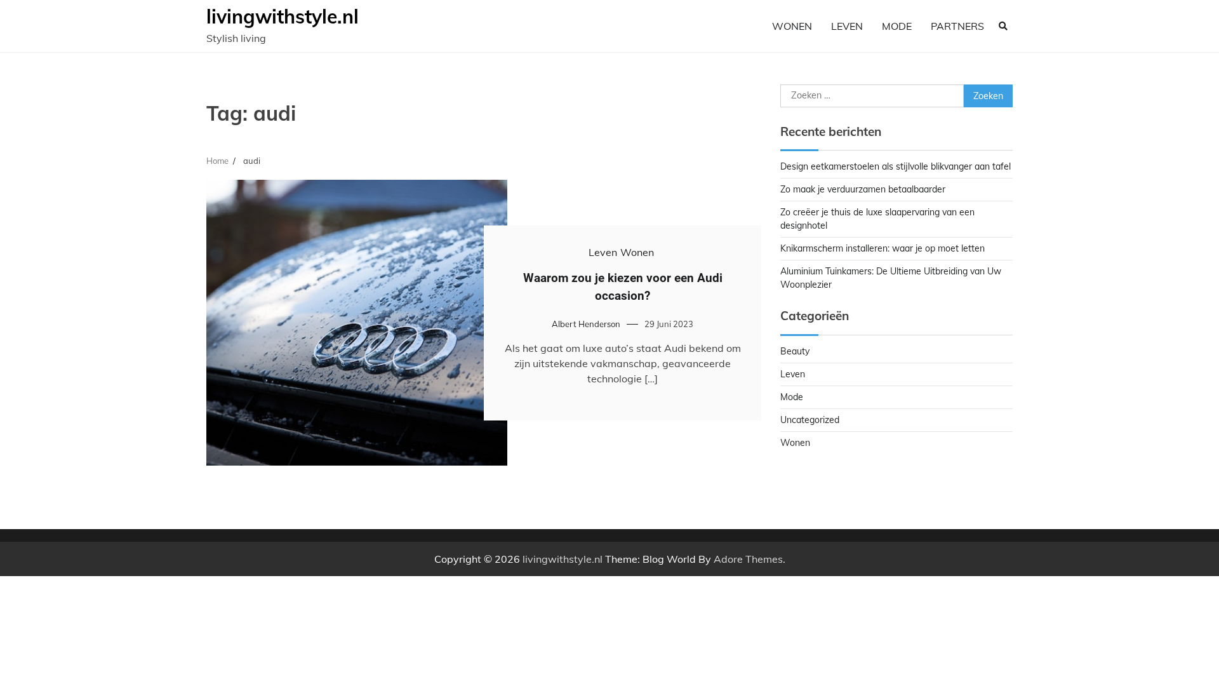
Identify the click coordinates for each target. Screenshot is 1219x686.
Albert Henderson (586, 324)
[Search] (1003, 26)
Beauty (794, 351)
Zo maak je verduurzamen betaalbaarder (862, 189)
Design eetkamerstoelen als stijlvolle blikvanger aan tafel (895, 166)
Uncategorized (809, 420)
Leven (847, 26)
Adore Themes (748, 559)
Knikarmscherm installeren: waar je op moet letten (882, 248)
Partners (957, 26)
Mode (897, 26)
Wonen (792, 26)
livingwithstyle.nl (282, 16)
